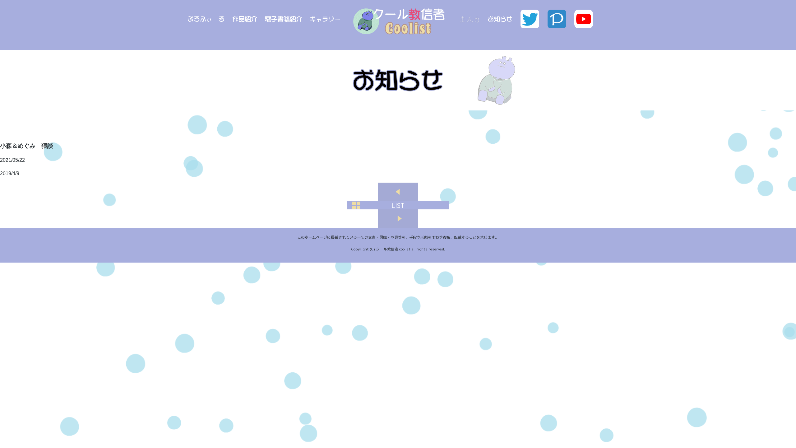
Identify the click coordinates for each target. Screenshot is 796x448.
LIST (398, 205)
